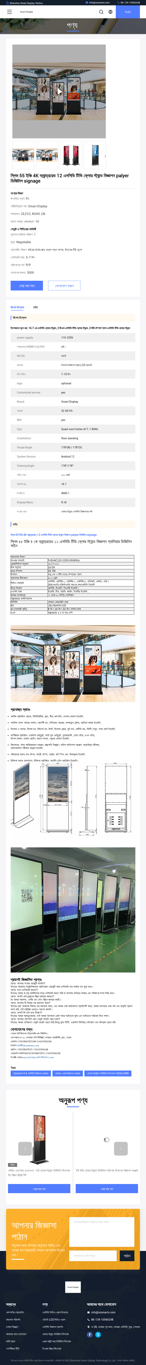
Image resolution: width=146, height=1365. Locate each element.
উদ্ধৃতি (128, 12)
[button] (105, 156)
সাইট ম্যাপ (10, 1341)
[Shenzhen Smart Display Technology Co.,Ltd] (26, 11)
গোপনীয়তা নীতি (12, 1348)
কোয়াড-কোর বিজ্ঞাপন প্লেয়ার (67, 1073)
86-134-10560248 (130, 2)
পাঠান (127, 1256)
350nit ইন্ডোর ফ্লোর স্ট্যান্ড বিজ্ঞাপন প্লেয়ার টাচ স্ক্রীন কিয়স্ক (106, 1170)
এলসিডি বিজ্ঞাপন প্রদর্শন (52, 1326)
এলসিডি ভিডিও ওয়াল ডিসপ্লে (55, 1312)
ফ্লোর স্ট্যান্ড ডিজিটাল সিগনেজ (55, 1334)
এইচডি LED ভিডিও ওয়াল (53, 1319)
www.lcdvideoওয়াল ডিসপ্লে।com (38, 1057)
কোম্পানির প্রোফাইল (15, 1312)
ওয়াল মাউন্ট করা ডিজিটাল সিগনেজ (56, 1341)
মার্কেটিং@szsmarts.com (28, 1045)
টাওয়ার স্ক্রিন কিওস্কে (51, 1348)
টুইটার (98, 1335)
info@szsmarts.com (99, 2)
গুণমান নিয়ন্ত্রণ (12, 1326)
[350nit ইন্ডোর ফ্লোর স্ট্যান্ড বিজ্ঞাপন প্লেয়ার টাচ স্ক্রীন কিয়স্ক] (107, 1140)
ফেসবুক (90, 1335)
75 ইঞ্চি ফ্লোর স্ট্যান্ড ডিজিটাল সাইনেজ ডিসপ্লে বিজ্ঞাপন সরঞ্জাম (39, 1170)
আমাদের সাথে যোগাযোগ (16, 1334)
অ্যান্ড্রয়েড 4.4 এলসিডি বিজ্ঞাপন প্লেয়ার (30, 1073)
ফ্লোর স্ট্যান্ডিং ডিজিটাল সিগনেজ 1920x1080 (108, 1073)
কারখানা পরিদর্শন (13, 1319)
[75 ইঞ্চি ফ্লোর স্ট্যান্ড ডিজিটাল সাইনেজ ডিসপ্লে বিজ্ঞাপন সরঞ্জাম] (39, 1140)
